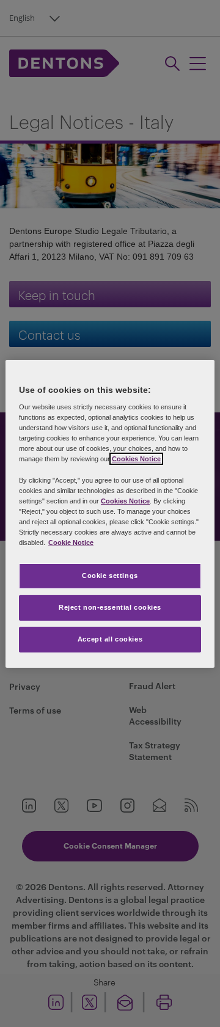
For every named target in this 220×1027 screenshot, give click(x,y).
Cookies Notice (136, 458)
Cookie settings (110, 575)
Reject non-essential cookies (110, 607)
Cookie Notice (71, 542)
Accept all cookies (110, 639)
